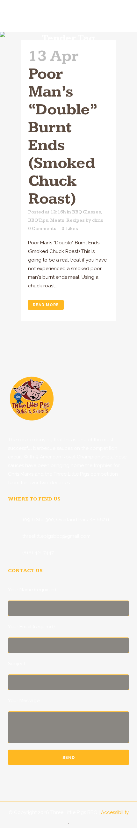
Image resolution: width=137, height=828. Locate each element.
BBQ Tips (38, 220)
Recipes (75, 220)
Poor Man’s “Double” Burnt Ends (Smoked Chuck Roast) (62, 136)
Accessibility (115, 812)
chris (97, 220)
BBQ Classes (86, 212)
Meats (57, 220)
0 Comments (42, 228)
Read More (46, 305)
